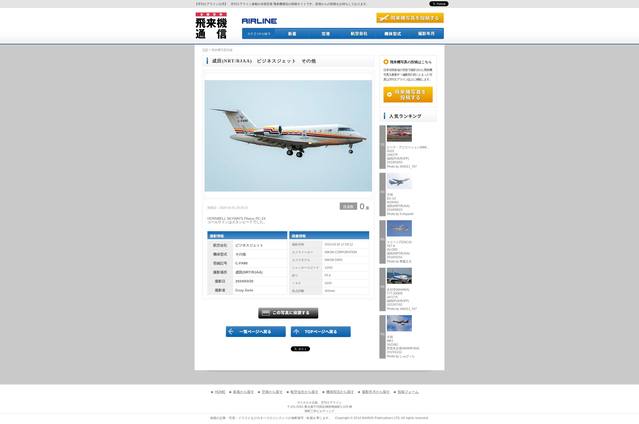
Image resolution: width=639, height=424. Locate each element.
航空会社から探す (305, 392)
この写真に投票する (288, 313)
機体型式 (393, 33)
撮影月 (427, 33)
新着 (292, 33)
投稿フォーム (408, 392)
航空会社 (359, 33)
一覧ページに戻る (256, 331)
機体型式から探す (340, 392)
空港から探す (272, 392)
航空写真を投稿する (410, 17)
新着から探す (243, 392)
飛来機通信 (211, 25)
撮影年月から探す (376, 392)
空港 (326, 33)
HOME (220, 392)
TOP (205, 50)
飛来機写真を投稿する (408, 94)
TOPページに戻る (321, 331)
